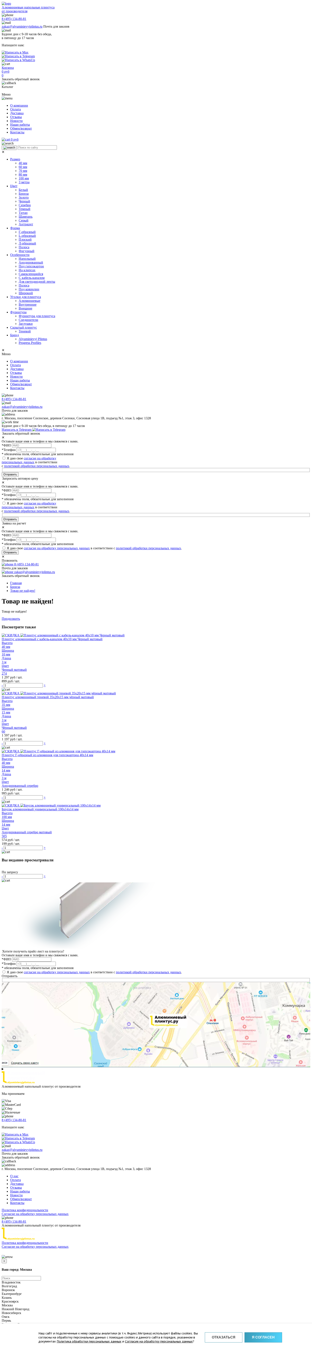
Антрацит (26, 224)
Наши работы (20, 124)
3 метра (24, 182)
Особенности (20, 255)
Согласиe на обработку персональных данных (35, 1214)
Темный (24, 209)
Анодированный (31, 262)
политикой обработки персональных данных (36, 466)
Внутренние (28, 304)
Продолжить (11, 618)
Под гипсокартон (31, 266)
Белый (23, 190)
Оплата (15, 109)
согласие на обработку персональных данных (29, 460)
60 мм (23, 167)
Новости (16, 121)
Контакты (17, 132)
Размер (15, 159)
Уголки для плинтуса (25, 297)
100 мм (24, 178)
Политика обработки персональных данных (89, 1341)
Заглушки (26, 323)
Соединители (28, 320)
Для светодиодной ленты (37, 281)
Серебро (25, 205)
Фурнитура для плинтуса (37, 316)
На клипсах (27, 270)
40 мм (23, 163)
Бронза (24, 193)
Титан (23, 213)
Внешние (25, 308)
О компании (19, 105)
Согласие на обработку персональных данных (159, 1341)
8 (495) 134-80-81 (14, 19)
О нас (14, 1176)
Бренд (14, 335)
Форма (15, 228)
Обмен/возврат (21, 128)
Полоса (24, 247)
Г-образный (27, 232)
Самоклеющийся (31, 274)
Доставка (17, 113)
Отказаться (223, 1337)
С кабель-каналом (32, 278)
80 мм (23, 174)
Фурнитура (18, 312)
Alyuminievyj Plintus (33, 339)
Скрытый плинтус (23, 327)
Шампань (25, 216)
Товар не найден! (22, 590)
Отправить (10, 474)
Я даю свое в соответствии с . (36, 507)
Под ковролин (29, 289)
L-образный (27, 235)
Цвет (13, 186)
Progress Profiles (30, 343)
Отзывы (16, 117)
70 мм (23, 170)
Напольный (27, 258)
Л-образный (27, 243)
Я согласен (263, 1337)
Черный (24, 201)
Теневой (25, 331)
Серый (23, 220)
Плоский (25, 239)
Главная (16, 583)
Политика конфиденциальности (25, 1210)
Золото (24, 197)
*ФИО (6, 445)
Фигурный (26, 251)
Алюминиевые (29, 300)
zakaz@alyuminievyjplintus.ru (22, 26)
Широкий (26, 293)
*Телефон (9, 450)
